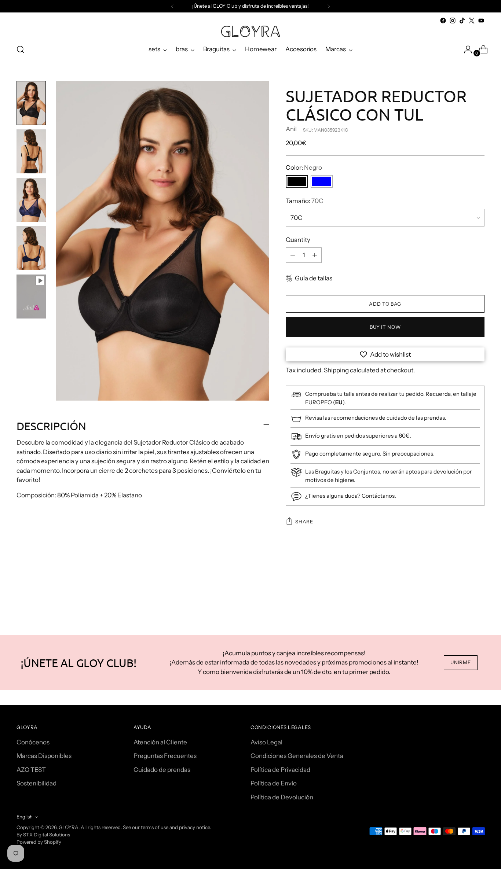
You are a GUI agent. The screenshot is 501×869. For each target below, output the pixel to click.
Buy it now (385, 327)
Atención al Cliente (160, 742)
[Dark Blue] (322, 181)
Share (304, 521)
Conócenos (33, 742)
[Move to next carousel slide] (478, 595)
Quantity (298, 239)
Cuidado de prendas (162, 769)
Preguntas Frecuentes (165, 755)
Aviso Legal (266, 742)
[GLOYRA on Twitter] (471, 20)
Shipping (336, 370)
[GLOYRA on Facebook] (443, 20)
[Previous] (172, 6)
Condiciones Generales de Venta (297, 755)
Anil (291, 129)
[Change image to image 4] (31, 248)
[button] (385, 354)
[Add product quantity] (314, 255)
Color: (304, 167)
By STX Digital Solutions (43, 834)
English (25, 817)
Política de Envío (274, 783)
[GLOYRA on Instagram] (452, 20)
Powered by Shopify (39, 842)
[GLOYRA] (250, 31)
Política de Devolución (282, 797)
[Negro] (297, 181)
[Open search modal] (20, 49)
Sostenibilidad (36, 783)
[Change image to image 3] (31, 200)
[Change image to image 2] (31, 151)
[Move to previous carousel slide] (461, 595)
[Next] (329, 6)
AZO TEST (31, 769)
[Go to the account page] (465, 49)
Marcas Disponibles (44, 755)
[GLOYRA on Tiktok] (462, 20)
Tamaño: (304, 201)
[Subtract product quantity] (292, 255)
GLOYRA (68, 827)
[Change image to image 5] (31, 296)
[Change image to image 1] (31, 103)
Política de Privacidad (280, 769)
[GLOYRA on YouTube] (481, 20)
